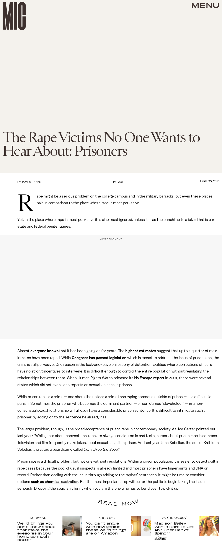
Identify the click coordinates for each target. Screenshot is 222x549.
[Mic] (14, 16)
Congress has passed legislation (99, 358)
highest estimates (140, 351)
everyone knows (44, 351)
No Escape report (149, 378)
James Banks (31, 182)
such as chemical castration (54, 482)
